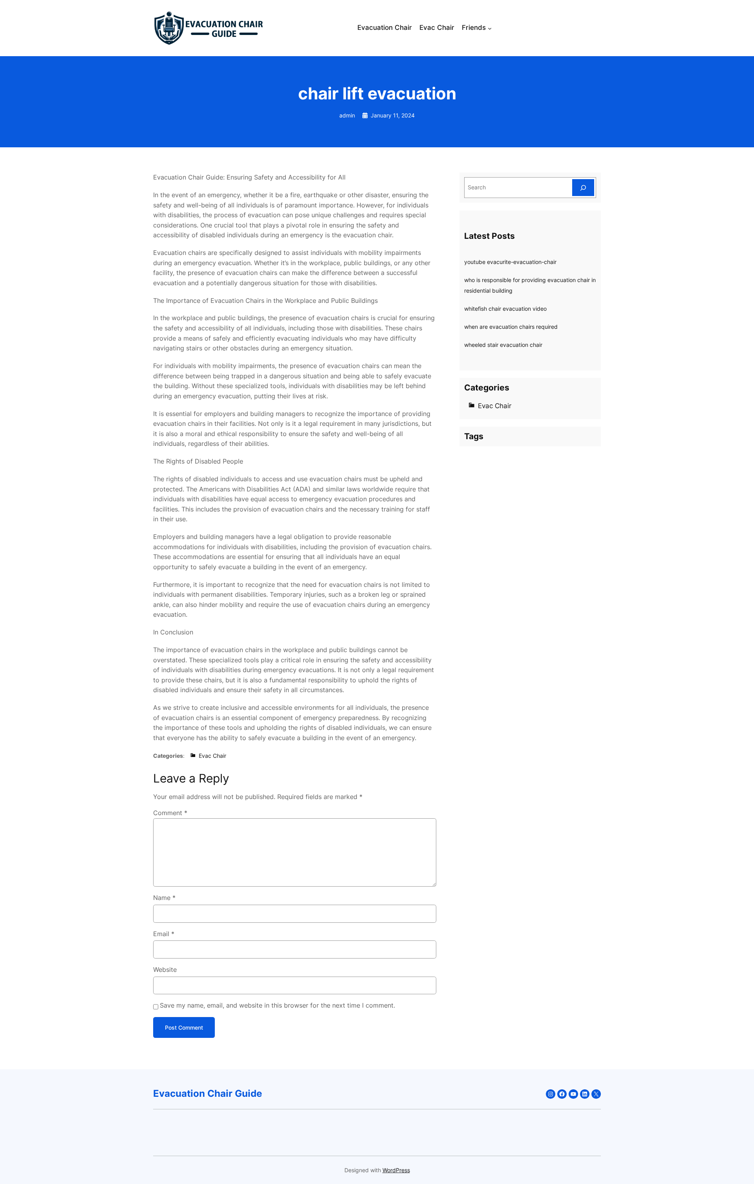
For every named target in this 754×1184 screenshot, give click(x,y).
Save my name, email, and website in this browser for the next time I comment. (277, 1005)
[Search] (583, 187)
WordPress (396, 1170)
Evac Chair (212, 755)
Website (165, 969)
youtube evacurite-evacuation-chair (510, 261)
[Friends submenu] (490, 28)
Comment (170, 813)
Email (163, 934)
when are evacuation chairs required (511, 326)
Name (164, 898)
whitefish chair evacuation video (505, 308)
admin (347, 115)
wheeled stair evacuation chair (503, 344)
